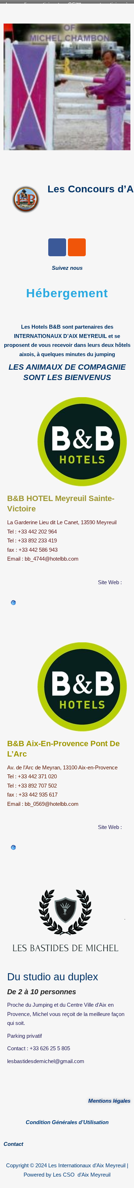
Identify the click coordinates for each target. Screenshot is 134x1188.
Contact (13, 1144)
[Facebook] (57, 247)
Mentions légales (109, 1101)
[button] (67, 163)
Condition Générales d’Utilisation (67, 1122)
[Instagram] (77, 247)
